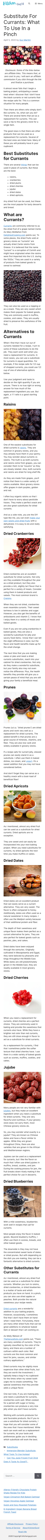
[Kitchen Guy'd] (13, 3)
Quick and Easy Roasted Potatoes (20, 1505)
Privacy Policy (32, 1524)
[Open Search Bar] (29, 3)
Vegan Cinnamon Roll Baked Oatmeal (22, 1497)
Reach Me (22, 1532)
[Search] (38, 1476)
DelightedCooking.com (14, 235)
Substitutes (12, 1447)
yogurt (29, 761)
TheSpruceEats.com (13, 1339)
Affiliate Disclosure (15, 1524)
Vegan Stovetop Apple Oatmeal (19, 1501)
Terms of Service (13, 1528)
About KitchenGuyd (31, 1528)
